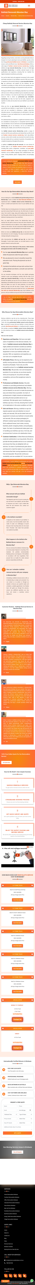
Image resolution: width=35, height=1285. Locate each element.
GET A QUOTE (17, 1133)
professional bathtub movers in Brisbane (16, 62)
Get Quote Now (6, 762)
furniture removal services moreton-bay (19, 66)
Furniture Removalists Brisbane (11, 1197)
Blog (5, 1238)
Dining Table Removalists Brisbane (12, 1216)
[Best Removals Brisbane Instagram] (10, 1275)
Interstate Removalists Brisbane (12, 1202)
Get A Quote (17, 182)
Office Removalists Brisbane (11, 1200)
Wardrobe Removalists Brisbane (12, 1211)
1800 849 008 (9, 1263)
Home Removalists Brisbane (11, 1194)
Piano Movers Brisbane (9, 1205)
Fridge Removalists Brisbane (11, 1219)
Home (2, 15)
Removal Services (8, 1243)
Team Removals (15, 1283)
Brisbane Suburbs (8, 1246)
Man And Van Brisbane (9, 1208)
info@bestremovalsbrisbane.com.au (14, 1260)
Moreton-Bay (14, 15)
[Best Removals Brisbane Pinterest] (19, 1275)
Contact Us (17, 1019)
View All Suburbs (17, 1152)
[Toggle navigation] (29, 5)
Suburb (7, 15)
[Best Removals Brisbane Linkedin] (15, 1275)
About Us (6, 1232)
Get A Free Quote (17, 900)
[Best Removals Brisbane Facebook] (5, 1275)
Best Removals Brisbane (24, 64)
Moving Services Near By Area (11, 1249)
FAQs (5, 1241)
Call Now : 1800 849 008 (18, 1)
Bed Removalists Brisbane (10, 1213)
